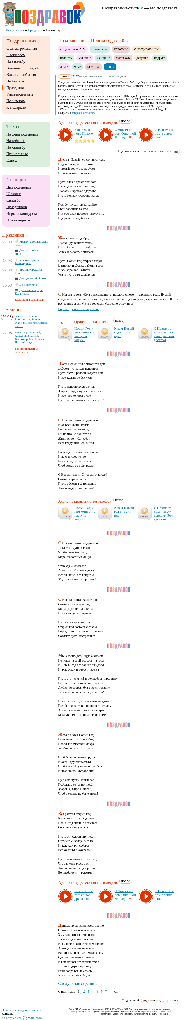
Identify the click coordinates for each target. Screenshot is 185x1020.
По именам (15, 100)
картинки (93, 66)
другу (64, 66)
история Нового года (83, 113)
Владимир (21, 339)
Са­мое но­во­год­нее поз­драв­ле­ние (83, 895)
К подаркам (16, 107)
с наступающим (146, 49)
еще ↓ (110, 66)
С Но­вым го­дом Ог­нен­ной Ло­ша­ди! (125, 133)
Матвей (40, 339)
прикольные (100, 49)
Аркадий (20, 335)
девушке (142, 58)
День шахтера (28, 284)
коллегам (66, 58)
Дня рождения (18, 187)
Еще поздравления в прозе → (78, 309)
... (111, 991)
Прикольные (17, 154)
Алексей (20, 316)
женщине (103, 58)
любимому (123, 58)
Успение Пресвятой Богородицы (29, 261)
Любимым (15, 81)
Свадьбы (13, 200)
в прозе (153, 151)
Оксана (42, 322)
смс (145, 151)
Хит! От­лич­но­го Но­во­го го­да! (83, 133)
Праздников (16, 207)
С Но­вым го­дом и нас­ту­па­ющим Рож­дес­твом (164, 334)
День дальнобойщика (32, 278)
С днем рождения (21, 48)
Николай (31, 322)
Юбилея (13, 194)
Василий (32, 316)
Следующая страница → (80, 983)
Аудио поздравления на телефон (87, 122)
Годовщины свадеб (22, 68)
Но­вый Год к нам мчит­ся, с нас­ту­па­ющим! (84, 334)
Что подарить (18, 220)
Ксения (36, 319)
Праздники (15, 87)
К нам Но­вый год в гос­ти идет (124, 332)
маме (77, 66)
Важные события (21, 74)
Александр (21, 332)
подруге (159, 58)
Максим (20, 322)
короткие (121, 49)
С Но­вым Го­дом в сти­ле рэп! (164, 133)
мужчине (85, 58)
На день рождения (22, 134)
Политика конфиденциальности (22, 1010)
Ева (31, 339)
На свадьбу (15, 61)
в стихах (165, 151)
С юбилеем (15, 55)
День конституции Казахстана (29, 292)
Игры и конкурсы (21, 213)
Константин (22, 319)
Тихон (19, 326)
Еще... (11, 160)
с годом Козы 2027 (73, 49)
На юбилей (15, 140)
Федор (31, 342)
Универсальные (19, 94)
